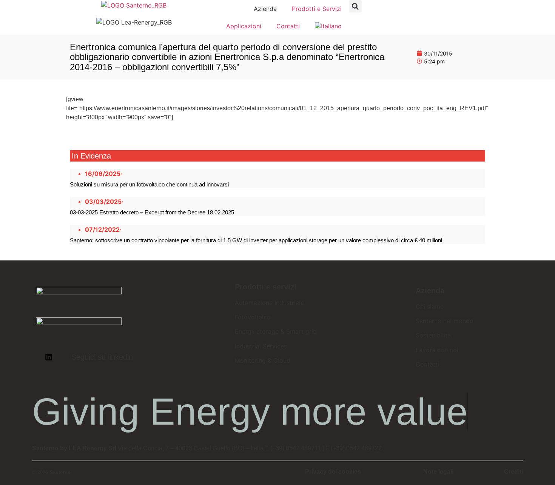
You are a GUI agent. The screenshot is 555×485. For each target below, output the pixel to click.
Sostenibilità (433, 335)
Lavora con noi (437, 350)
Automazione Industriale (269, 302)
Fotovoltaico (253, 317)
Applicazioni (243, 26)
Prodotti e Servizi (317, 8)
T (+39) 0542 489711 (293, 448)
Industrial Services (261, 346)
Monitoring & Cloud (262, 360)
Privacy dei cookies (333, 471)
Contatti (288, 26)
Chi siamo (430, 306)
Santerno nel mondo (444, 321)
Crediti (513, 471)
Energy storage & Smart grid (276, 331)
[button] (355, 6)
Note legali (438, 471)
